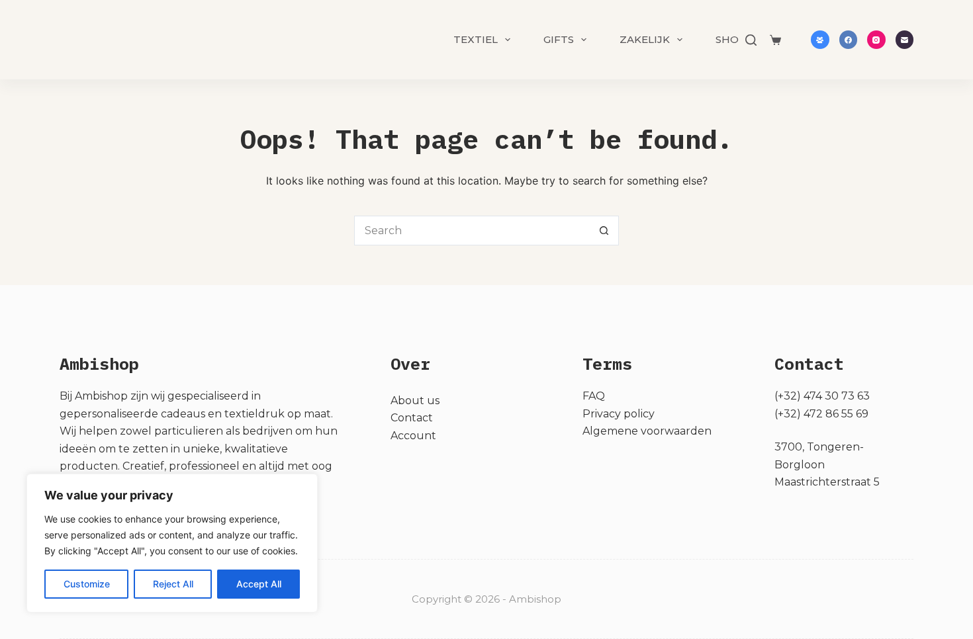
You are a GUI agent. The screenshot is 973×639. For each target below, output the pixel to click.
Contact (412, 417)
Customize (87, 583)
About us (415, 400)
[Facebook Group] (820, 39)
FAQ (593, 396)
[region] (172, 543)
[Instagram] (876, 39)
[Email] (905, 39)
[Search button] (604, 230)
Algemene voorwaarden (647, 431)
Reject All (173, 583)
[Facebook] (848, 39)
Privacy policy (618, 413)
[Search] (751, 40)
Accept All (258, 583)
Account (413, 435)
